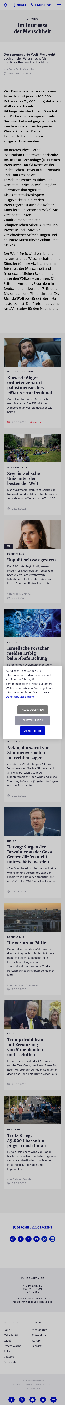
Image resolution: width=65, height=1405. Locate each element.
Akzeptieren (32, 731)
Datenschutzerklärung (20, 697)
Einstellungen (33, 720)
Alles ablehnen (33, 710)
